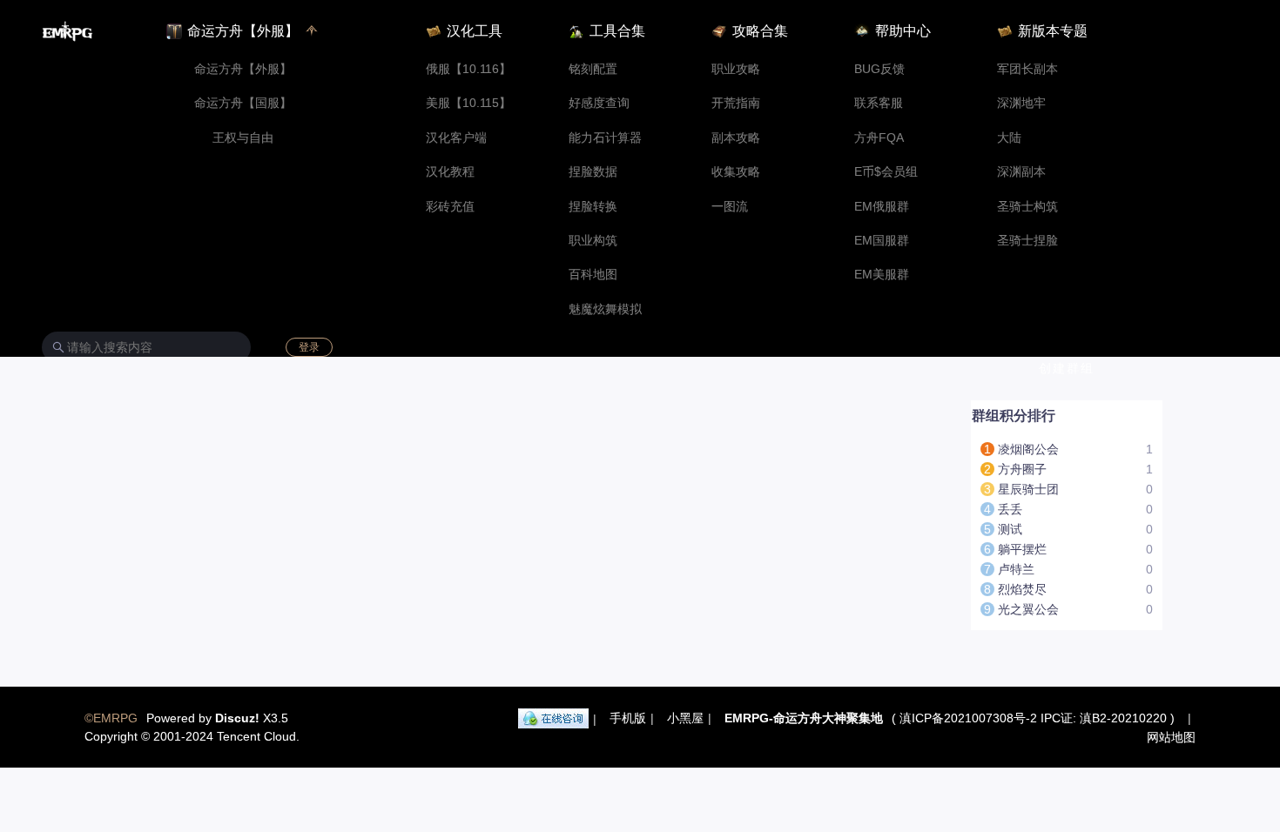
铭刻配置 (593, 69)
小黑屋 (685, 718)
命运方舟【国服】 (243, 103)
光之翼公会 (1028, 609)
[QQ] (553, 719)
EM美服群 (881, 274)
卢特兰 (1016, 569)
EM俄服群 (881, 206)
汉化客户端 (456, 137)
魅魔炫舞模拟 (605, 309)
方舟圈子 (1022, 469)
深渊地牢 (1021, 103)
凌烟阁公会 (1028, 449)
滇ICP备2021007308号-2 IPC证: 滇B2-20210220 (1033, 718)
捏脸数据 (593, 171)
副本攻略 (735, 137)
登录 (309, 347)
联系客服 (878, 103)
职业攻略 (735, 69)
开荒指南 (735, 103)
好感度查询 (599, 103)
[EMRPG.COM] (67, 31)
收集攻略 (735, 171)
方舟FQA (879, 137)
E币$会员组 (886, 171)
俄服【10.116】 (468, 69)
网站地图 (1171, 737)
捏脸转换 (593, 206)
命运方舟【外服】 (243, 69)
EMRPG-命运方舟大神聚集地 (803, 718)
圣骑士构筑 (1027, 206)
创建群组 (1067, 368)
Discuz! (237, 718)
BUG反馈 (879, 69)
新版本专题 (1053, 30)
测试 (1010, 529)
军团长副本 (1027, 69)
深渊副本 (1021, 171)
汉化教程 (450, 171)
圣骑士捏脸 (1027, 240)
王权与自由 (242, 137)
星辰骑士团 (1028, 489)
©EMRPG (111, 718)
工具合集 (617, 30)
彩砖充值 (450, 206)
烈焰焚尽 (1022, 589)
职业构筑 (593, 240)
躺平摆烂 (1022, 549)
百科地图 (593, 274)
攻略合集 (760, 30)
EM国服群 (881, 240)
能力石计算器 (605, 137)
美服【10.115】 (468, 103)
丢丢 (1010, 509)
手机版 (628, 718)
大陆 (1009, 137)
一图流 (729, 206)
